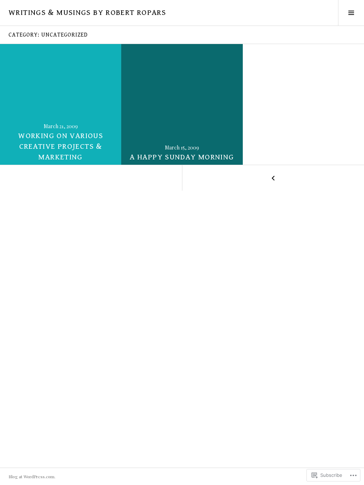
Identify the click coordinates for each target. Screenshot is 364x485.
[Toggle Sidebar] (351, 13)
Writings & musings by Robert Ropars (87, 12)
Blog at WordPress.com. (32, 476)
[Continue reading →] (60, 104)
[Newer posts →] (273, 178)
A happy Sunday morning (182, 157)
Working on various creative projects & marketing (60, 146)
